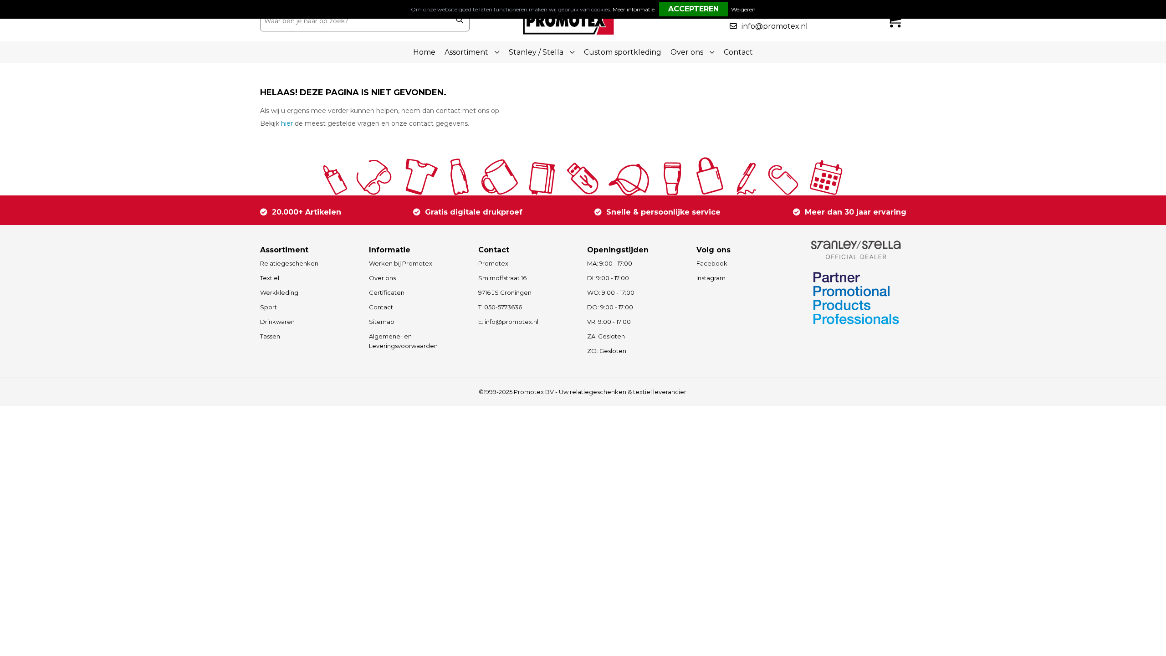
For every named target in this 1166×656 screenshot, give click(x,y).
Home (424, 52)
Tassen (270, 336)
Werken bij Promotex (400, 263)
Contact (738, 52)
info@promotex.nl (775, 26)
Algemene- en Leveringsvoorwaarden (403, 341)
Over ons (382, 278)
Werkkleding (279, 292)
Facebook (711, 263)
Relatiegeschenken (289, 263)
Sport (268, 307)
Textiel (269, 278)
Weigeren (743, 9)
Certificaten (386, 292)
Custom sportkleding (622, 52)
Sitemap (381, 321)
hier (287, 123)
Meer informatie (634, 9)
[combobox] (355, 21)
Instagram (711, 278)
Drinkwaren (277, 321)
